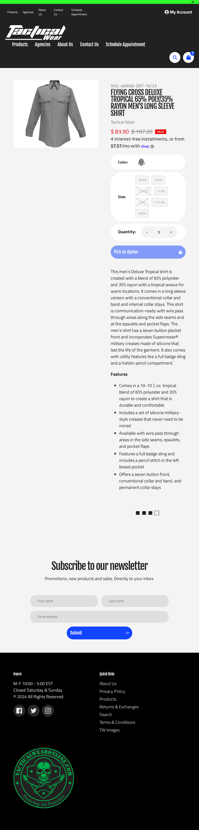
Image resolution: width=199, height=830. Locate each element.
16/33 (142, 180)
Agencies (28, 12)
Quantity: (127, 231)
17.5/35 (159, 202)
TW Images (110, 730)
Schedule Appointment (79, 11)
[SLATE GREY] (141, 162)
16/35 (158, 180)
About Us (42, 11)
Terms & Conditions (117, 722)
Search (106, 714)
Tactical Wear (123, 122)
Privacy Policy (112, 691)
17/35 (161, 191)
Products (12, 12)
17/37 (142, 202)
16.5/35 (143, 191)
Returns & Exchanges (119, 706)
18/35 (142, 213)
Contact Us (58, 11)
